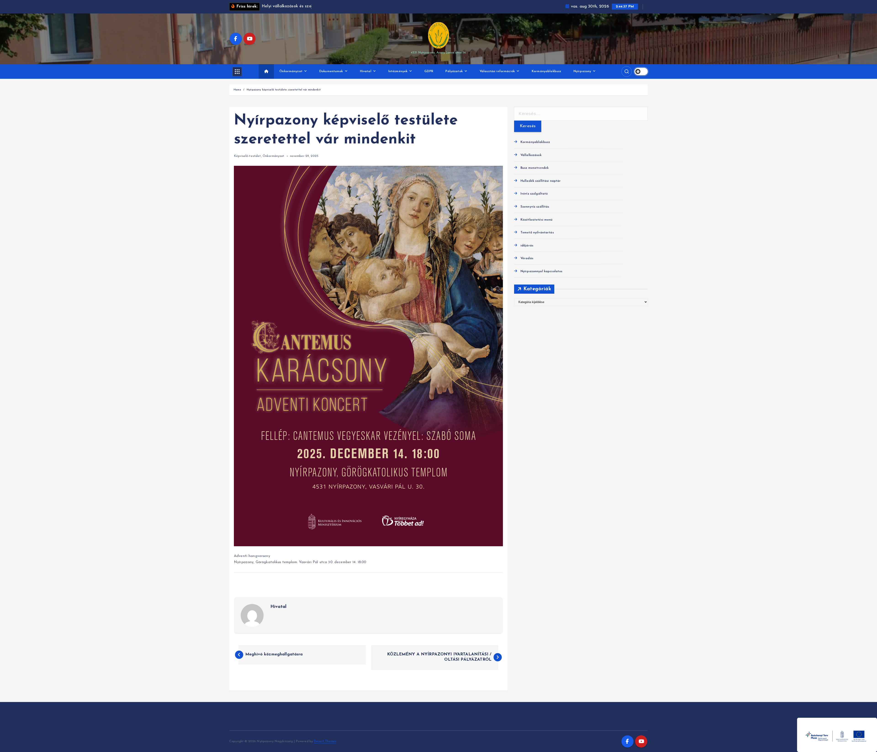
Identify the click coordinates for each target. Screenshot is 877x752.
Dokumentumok (331, 71)
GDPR (428, 71)
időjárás (526, 245)
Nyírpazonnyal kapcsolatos (541, 271)
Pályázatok (453, 71)
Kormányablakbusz (546, 71)
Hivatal (365, 71)
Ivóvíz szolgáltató (534, 193)
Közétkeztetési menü (536, 220)
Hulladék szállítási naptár (540, 181)
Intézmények (398, 71)
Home (237, 89)
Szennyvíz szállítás (534, 206)
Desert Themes (325, 741)
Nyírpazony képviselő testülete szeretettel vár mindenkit (284, 89)
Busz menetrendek (534, 168)
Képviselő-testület (247, 156)
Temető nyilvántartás (537, 232)
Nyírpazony (582, 71)
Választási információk (497, 71)
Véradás (526, 258)
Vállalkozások (531, 155)
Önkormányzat (290, 71)
